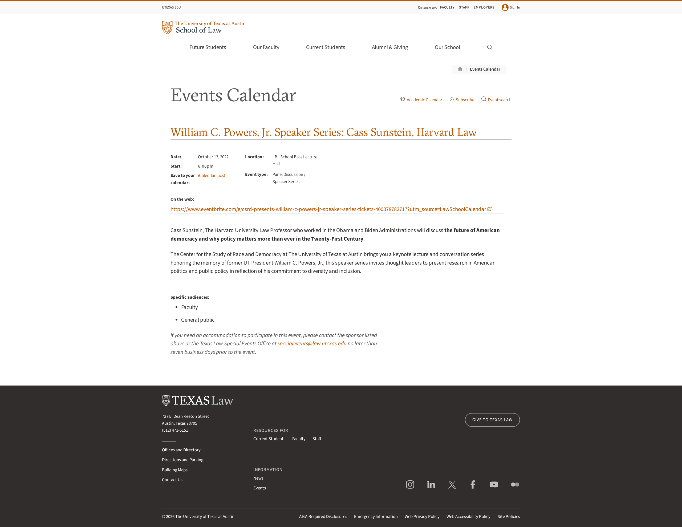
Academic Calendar (424, 100)
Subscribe (465, 100)
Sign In (515, 7)
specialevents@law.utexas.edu (312, 343)
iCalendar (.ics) (211, 175)
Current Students (325, 47)
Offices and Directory (181, 450)
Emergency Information (376, 516)
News (258, 478)
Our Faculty (266, 47)
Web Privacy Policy (422, 516)
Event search (500, 100)
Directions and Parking (182, 460)
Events (259, 488)
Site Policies (509, 516)
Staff (464, 7)
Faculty (447, 7)
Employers (484, 7)
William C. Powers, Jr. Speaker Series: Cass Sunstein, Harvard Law (323, 132)
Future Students (207, 47)
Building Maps (175, 470)
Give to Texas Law (492, 420)
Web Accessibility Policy (468, 516)
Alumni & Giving (390, 47)
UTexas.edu (171, 7)
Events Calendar (485, 69)
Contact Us (172, 480)
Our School (447, 47)
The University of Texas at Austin (204, 516)
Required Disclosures (323, 516)
